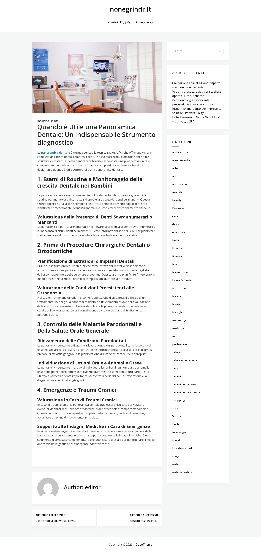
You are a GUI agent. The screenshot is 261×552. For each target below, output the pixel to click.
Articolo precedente (50, 515)
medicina (43, 121)
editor (93, 487)
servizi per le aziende (186, 392)
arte (175, 168)
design (176, 224)
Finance (177, 248)
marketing (179, 320)
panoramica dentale (55, 152)
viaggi (176, 456)
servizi (176, 376)
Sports (176, 416)
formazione (180, 272)
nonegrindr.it (130, 9)
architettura (180, 152)
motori (176, 336)
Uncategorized (182, 448)
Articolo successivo (144, 515)
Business (178, 208)
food (175, 264)
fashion (177, 240)
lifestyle (177, 312)
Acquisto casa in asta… (143, 521)
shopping (178, 400)
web (175, 464)
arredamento (181, 160)
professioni (179, 344)
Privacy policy (144, 22)
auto (175, 176)
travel (176, 440)
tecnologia (179, 432)
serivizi (176, 368)
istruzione (179, 288)
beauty (176, 200)
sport (176, 408)
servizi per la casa (184, 384)
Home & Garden (182, 280)
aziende (177, 192)
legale (176, 304)
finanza (177, 256)
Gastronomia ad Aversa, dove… (56, 521)
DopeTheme (143, 544)
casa (175, 216)
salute (54, 121)
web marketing (182, 472)
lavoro (176, 296)
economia (178, 232)
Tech (175, 424)
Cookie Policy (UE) (119, 22)
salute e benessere (184, 360)
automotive (179, 184)
